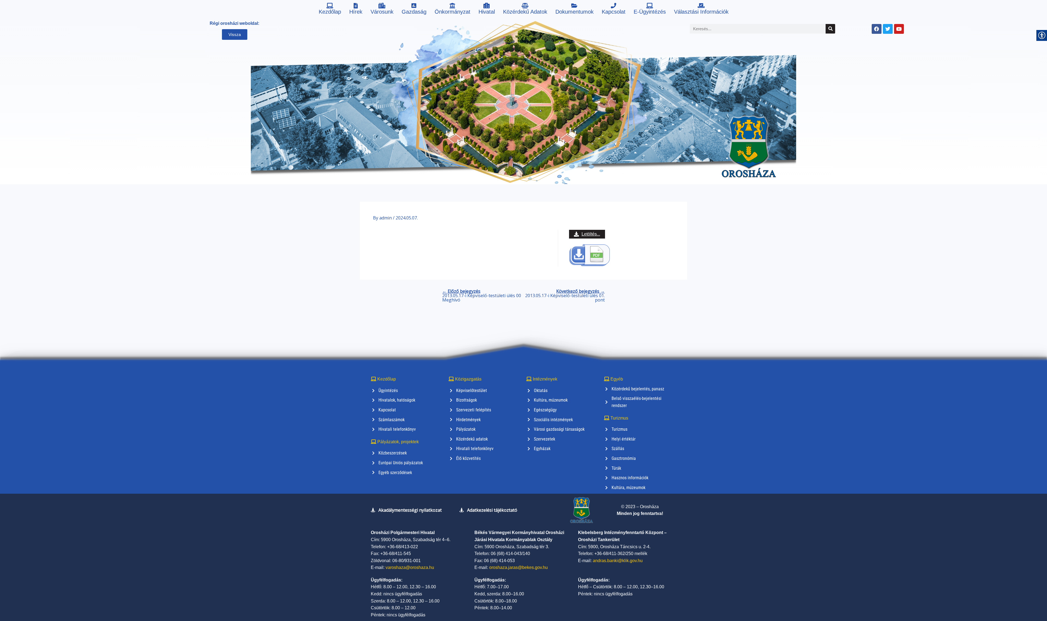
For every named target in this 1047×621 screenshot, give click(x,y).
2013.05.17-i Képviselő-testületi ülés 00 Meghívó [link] (481, 295)
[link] (330, 9)
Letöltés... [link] (591, 234)
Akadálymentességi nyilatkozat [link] (410, 510)
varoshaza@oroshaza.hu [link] (410, 567)
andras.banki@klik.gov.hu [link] (618, 560)
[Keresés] (830, 29)
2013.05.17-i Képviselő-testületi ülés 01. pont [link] (565, 295)
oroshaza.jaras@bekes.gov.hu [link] (518, 567)
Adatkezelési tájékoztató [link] (492, 510)
